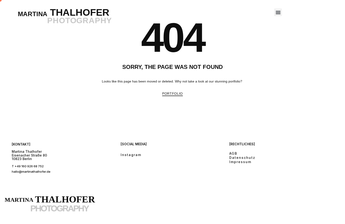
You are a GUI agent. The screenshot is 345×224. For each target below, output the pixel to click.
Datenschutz (242, 158)
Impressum (240, 162)
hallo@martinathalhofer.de (31, 171)
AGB (233, 153)
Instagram (131, 155)
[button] (278, 12)
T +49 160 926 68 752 (28, 166)
